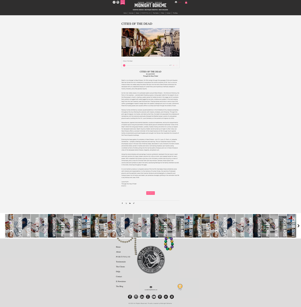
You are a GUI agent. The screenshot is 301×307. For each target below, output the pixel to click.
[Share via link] (134, 203)
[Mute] (173, 65)
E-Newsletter (121, 281)
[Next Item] (298, 225)
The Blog (119, 286)
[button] (186, 2)
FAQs (118, 271)
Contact (119, 276)
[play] (124, 65)
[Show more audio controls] (177, 65)
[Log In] (176, 2)
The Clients (120, 266)
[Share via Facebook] (122, 203)
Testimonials (121, 261)
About (118, 252)
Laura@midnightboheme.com (151, 289)
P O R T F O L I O (123, 256)
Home (118, 247)
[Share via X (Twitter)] (126, 203)
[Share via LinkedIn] (130, 203)
